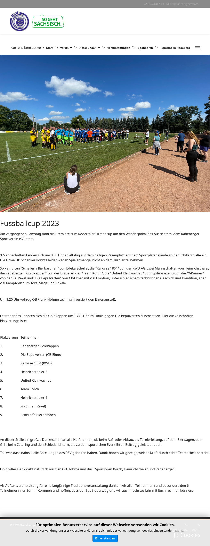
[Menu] (197, 47)
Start (49, 47)
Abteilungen (88, 47)
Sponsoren (145, 47)
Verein (64, 47)
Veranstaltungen (118, 47)
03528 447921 (156, 4)
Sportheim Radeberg (175, 47)
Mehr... (180, 530)
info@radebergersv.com (183, 4)
